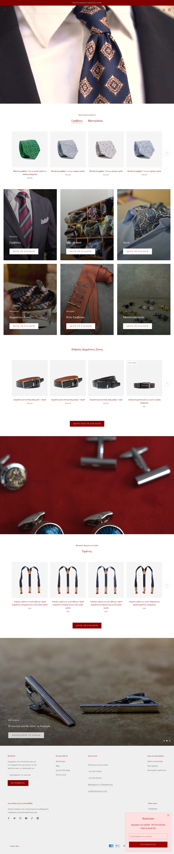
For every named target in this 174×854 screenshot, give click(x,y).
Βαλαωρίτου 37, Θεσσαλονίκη (100, 784)
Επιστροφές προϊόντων (156, 770)
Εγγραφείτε (18, 783)
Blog (57, 766)
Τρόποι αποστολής (155, 761)
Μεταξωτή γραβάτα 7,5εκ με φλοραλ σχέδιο (106, 171)
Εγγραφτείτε (148, 844)
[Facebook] (9, 818)
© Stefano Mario (14, 846)
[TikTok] (32, 818)
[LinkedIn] (38, 818)
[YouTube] (26, 818)
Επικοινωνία (61, 774)
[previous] (7, 153)
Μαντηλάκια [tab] (95, 121)
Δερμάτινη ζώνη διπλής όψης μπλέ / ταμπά (29, 400)
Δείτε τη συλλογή (87, 625)
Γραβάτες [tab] (77, 121)
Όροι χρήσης (152, 766)
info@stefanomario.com (97, 791)
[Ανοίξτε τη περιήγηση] (5, 10)
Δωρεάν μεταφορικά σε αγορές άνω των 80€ (87, 3)
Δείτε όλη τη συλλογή (87, 424)
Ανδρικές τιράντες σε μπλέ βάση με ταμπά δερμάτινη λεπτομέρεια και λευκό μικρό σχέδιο (68, 604)
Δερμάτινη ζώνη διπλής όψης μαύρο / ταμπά (68, 400)
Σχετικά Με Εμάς (63, 770)
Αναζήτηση (152, 809)
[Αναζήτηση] (164, 10)
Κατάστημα (60, 761)
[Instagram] (20, 818)
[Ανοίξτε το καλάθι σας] (169, 9)
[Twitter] (14, 818)
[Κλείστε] (168, 815)
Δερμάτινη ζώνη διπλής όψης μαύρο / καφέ (106, 400)
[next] (166, 153)
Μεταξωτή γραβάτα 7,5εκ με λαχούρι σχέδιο (68, 171)
